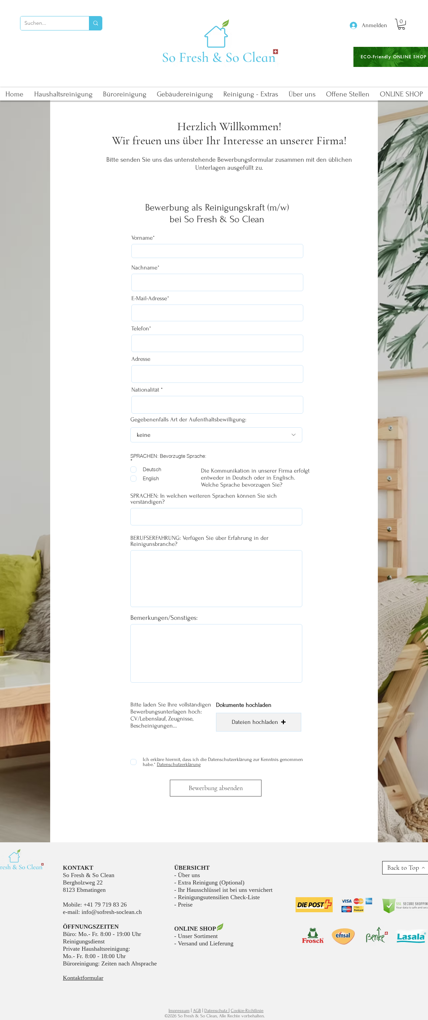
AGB (197, 1010)
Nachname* (145, 268)
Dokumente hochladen (244, 705)
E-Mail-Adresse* (150, 298)
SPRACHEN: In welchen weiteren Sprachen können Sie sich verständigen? (203, 499)
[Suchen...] (95, 23)
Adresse (140, 359)
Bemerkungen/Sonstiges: (164, 617)
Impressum (179, 1010)
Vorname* (143, 238)
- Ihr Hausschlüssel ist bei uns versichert (223, 889)
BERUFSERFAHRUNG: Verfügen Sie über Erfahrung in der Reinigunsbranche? (199, 541)
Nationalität (145, 390)
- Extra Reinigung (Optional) (209, 882)
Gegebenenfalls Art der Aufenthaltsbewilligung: (188, 420)
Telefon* (141, 329)
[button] (401, 24)
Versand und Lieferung (205, 943)
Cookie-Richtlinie (247, 1010)
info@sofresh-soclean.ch (112, 912)
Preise (185, 904)
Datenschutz (216, 1010)
